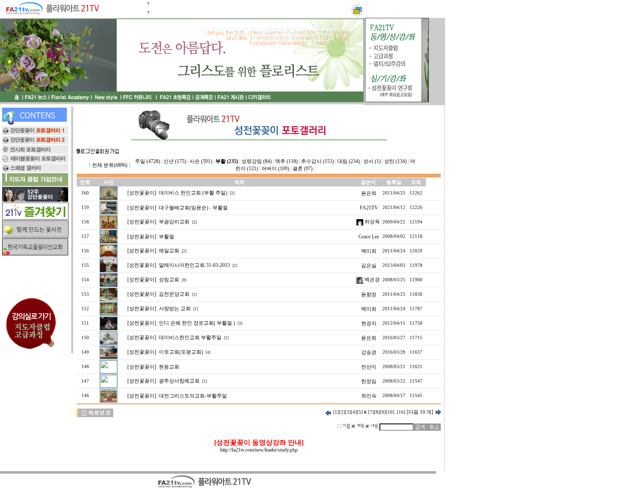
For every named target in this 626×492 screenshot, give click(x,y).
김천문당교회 (174, 294)
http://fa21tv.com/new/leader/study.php (259, 450)
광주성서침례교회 (179, 381)
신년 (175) (175, 161)
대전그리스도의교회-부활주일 (193, 396)
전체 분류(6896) (109, 165)
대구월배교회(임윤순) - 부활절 (193, 208)
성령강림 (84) (256, 161)
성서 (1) (372, 161)
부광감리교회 (174, 222)
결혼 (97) (303, 169)
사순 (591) (201, 161)
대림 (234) (348, 161)
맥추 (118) (286, 161)
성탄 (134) (395, 161)
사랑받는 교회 (175, 309)
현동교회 (169, 367)
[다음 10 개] (420, 412)
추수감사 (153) (317, 161)
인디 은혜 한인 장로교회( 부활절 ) (197, 323)
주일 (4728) (147, 161)
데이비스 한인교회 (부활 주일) (193, 193)
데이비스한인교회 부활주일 (190, 337)
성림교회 (169, 280)
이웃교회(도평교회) (181, 352)
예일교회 (169, 251)
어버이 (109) (275, 169)
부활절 (166, 237)
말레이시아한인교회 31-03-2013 (194, 265)
